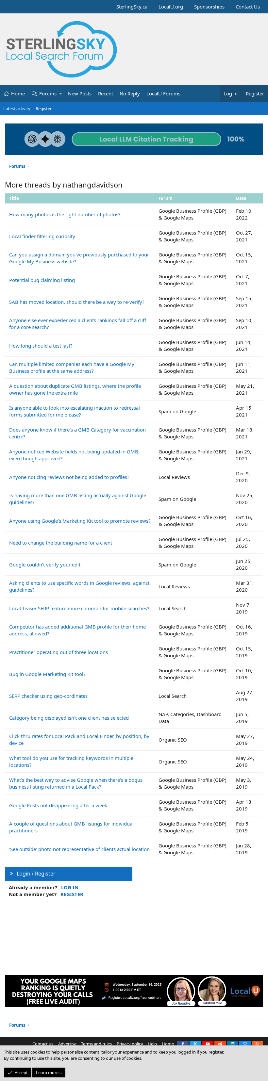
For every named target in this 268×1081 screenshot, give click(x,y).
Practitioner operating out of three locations (58, 652)
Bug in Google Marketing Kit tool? (47, 674)
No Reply (130, 93)
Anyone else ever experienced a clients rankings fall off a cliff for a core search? (77, 323)
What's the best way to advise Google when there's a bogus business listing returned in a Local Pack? (75, 783)
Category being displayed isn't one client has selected (69, 717)
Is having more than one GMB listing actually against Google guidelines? (77, 498)
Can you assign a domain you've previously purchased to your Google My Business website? (79, 258)
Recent (105, 93)
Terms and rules (96, 1044)
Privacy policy (130, 1044)
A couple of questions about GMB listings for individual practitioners (71, 827)
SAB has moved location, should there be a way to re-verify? (76, 302)
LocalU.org (171, 6)
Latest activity (16, 108)
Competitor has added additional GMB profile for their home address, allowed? (77, 630)
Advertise (67, 1044)
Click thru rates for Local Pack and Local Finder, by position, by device (79, 739)
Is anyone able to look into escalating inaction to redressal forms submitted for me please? (74, 411)
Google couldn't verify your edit (44, 564)
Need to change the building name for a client (60, 542)
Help (152, 1044)
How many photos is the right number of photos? (65, 214)
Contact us (42, 1044)
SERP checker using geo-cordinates (48, 696)
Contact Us (248, 6)
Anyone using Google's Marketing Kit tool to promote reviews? (80, 520)
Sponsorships (209, 6)
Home (18, 93)
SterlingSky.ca (131, 6)
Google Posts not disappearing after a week (58, 805)
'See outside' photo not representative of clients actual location (79, 849)
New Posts (80, 93)
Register (44, 108)
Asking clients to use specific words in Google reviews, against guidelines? (79, 586)
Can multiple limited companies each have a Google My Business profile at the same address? (71, 367)
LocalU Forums (163, 93)
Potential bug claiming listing (42, 280)
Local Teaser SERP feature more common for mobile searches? (79, 608)
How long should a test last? (41, 345)
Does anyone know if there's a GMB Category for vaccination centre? (77, 433)
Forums (48, 93)
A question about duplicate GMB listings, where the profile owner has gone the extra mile (75, 389)
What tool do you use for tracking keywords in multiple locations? (71, 761)
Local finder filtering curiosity (42, 236)
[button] (61, 93)
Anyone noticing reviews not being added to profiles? (69, 477)
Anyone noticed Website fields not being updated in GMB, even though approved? (74, 455)
